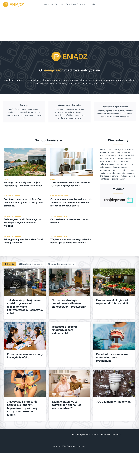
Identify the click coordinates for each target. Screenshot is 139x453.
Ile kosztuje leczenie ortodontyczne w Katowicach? (65, 330)
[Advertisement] (69, 25)
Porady (92, 4)
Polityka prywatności (81, 434)
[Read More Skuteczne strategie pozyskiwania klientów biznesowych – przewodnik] (69, 282)
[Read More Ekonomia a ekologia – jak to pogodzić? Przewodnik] (114, 282)
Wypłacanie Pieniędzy (53, 4)
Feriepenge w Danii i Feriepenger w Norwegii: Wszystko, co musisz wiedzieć (22, 222)
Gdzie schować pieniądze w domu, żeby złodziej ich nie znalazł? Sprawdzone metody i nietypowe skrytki (71, 202)
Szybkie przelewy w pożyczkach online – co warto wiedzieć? (66, 405)
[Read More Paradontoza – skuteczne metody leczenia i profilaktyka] (114, 336)
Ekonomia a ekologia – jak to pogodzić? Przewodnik (112, 302)
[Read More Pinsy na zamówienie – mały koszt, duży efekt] (25, 336)
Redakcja (117, 434)
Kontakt (95, 434)
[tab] (9, 264)
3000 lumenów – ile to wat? (114, 401)
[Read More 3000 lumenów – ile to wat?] (114, 383)
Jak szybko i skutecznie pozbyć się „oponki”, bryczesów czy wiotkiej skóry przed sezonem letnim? (22, 408)
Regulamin (105, 434)
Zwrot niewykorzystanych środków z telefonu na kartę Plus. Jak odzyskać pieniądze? (23, 202)
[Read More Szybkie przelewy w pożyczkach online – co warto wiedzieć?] (69, 383)
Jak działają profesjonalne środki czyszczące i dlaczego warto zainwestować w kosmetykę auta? (25, 307)
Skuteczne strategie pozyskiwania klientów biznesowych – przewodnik (69, 303)
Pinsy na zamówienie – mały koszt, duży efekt (25, 356)
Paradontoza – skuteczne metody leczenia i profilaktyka (112, 357)
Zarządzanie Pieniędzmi (75, 4)
